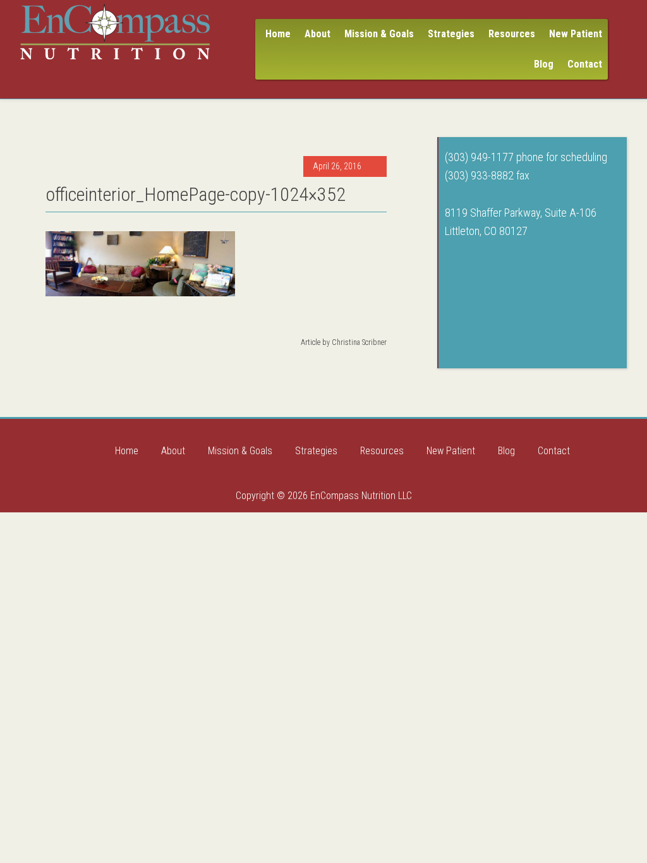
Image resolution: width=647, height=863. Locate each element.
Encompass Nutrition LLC (115, 31)
